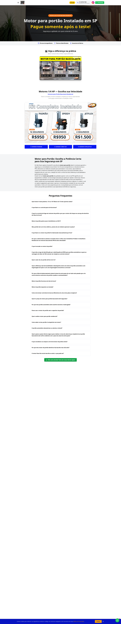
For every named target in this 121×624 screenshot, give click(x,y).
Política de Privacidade (78, 621)
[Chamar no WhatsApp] (117, 620)
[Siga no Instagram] (93, 2)
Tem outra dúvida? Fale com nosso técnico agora (61, 360)
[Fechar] (103, 621)
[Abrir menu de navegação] (18, 2)
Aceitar (98, 621)
